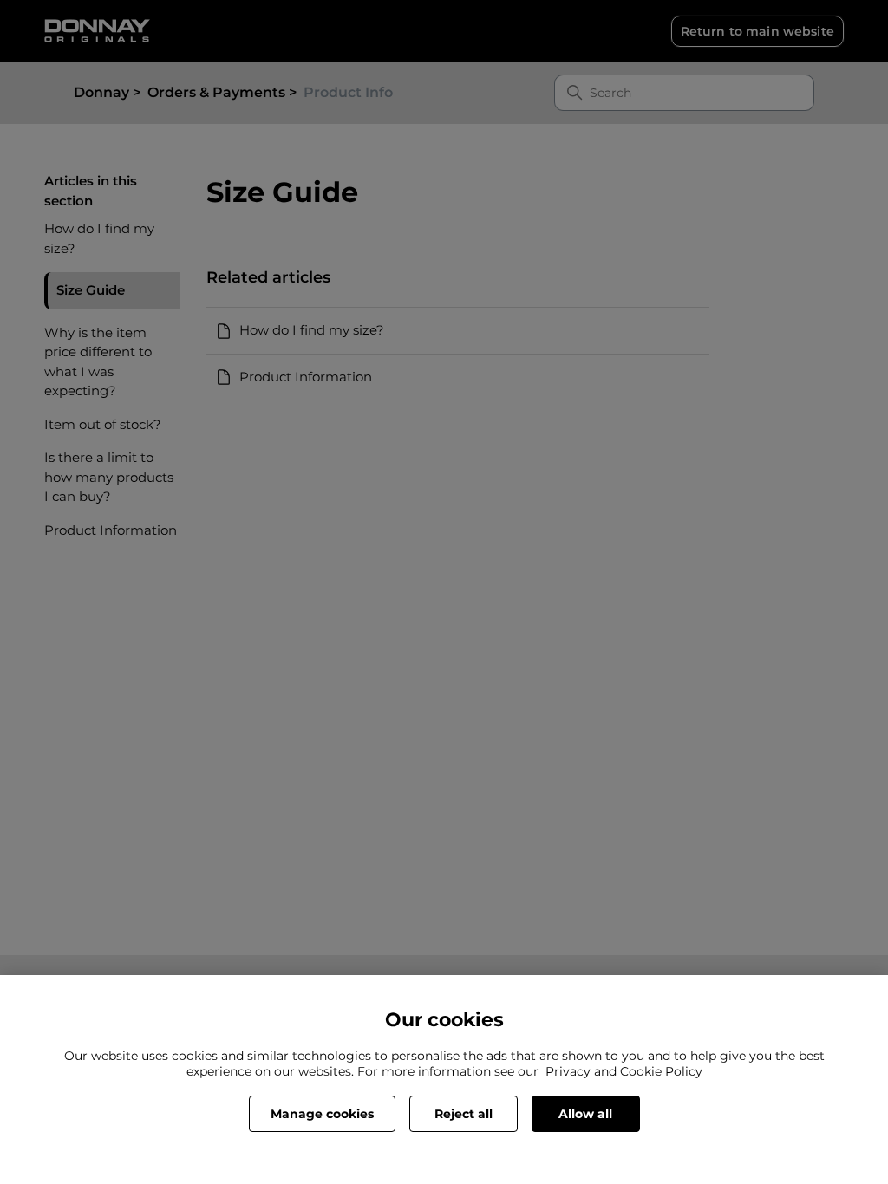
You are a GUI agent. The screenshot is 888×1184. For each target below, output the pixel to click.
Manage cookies (322, 1114)
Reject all (463, 1114)
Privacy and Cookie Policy (623, 1071)
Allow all (585, 1114)
